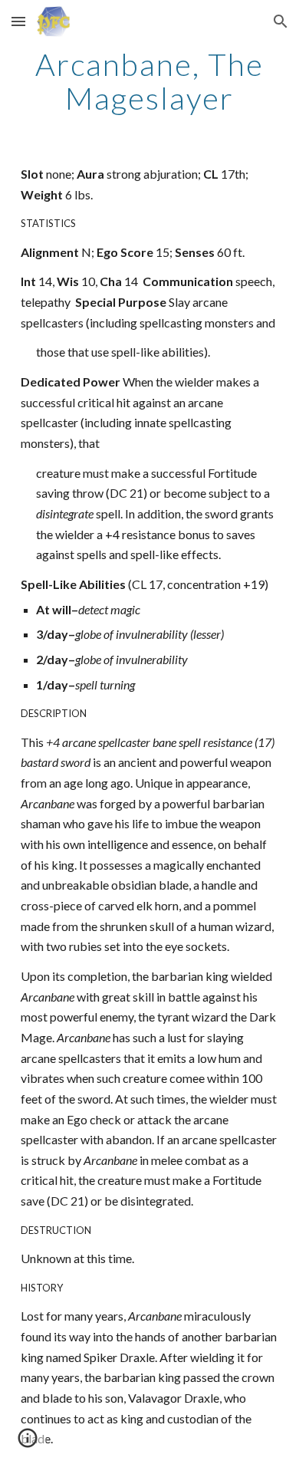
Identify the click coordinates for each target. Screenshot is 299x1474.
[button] (18, 21)
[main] (149, 81)
